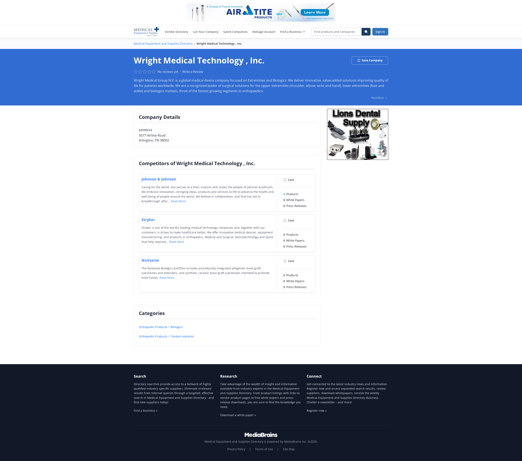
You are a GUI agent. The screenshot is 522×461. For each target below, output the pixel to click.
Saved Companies (235, 32)
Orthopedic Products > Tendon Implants (166, 336)
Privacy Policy (236, 449)
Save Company (372, 60)
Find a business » (145, 410)
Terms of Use (264, 449)
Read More (178, 201)
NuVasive (150, 260)
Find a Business (291, 32)
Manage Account (263, 32)
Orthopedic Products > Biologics (161, 327)
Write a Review (192, 72)
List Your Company (205, 32)
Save (291, 180)
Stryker (148, 219)
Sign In (380, 32)
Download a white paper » (238, 415)
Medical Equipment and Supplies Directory (163, 43)
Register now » (317, 410)
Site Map (289, 449)
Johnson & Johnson (159, 179)
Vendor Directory (176, 32)
